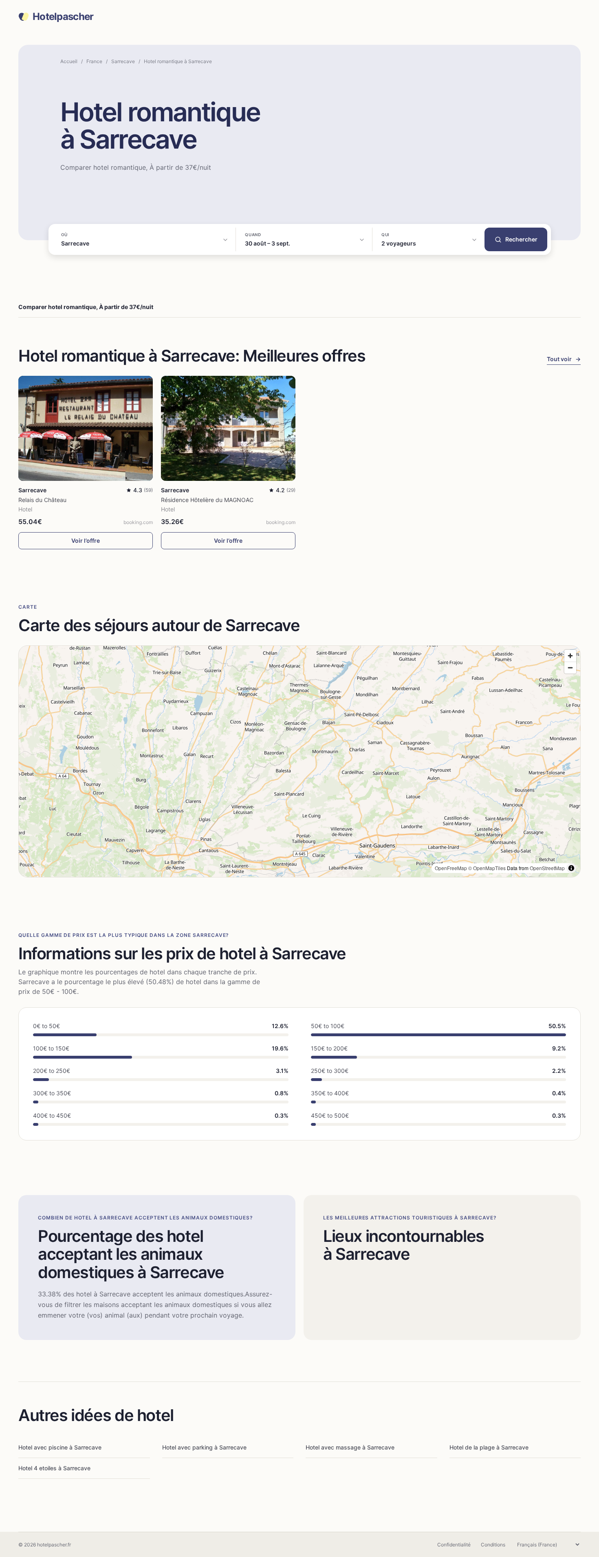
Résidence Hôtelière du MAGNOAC (207, 499)
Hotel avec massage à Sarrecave (350, 1447)
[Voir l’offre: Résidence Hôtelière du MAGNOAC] (228, 428)
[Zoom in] (570, 656)
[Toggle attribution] (571, 868)
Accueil (68, 61)
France (94, 61)
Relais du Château (42, 499)
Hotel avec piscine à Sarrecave (59, 1447)
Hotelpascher (63, 16)
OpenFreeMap (451, 867)
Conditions (493, 1545)
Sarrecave (123, 61)
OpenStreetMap (547, 867)
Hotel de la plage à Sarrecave (489, 1447)
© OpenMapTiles (487, 867)
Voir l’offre (85, 540)
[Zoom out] (570, 667)
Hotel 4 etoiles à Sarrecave (54, 1468)
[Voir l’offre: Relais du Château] (85, 428)
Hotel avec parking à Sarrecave (204, 1447)
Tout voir (564, 358)
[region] (299, 761)
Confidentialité (454, 1545)
